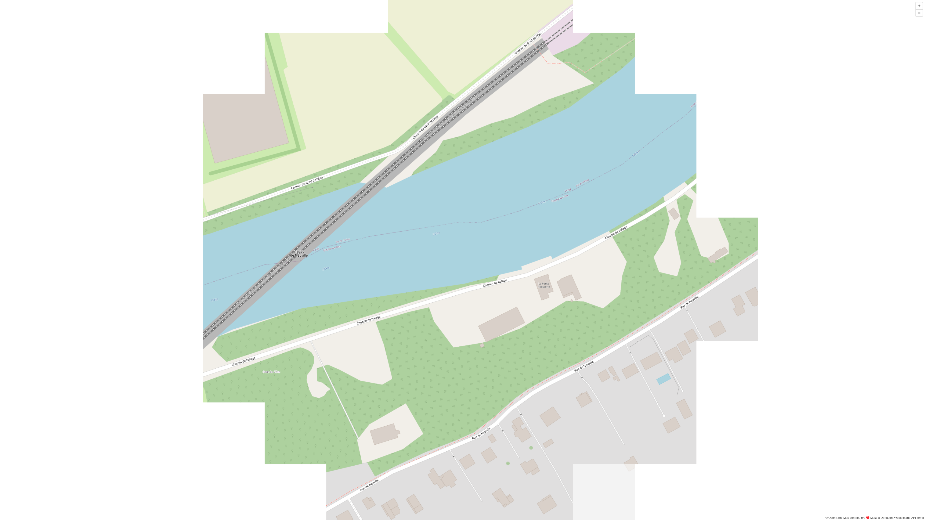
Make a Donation (881, 517)
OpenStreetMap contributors (846, 517)
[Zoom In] (919, 5)
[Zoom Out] (919, 12)
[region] (462, 260)
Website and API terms (909, 517)
